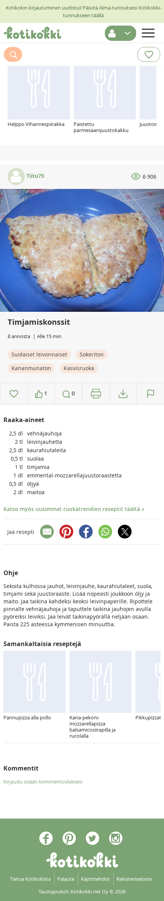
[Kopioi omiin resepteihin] (123, 393)
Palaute (65, 878)
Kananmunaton (31, 368)
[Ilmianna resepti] (150, 393)
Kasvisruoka (79, 368)
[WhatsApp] (105, 531)
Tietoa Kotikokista (30, 878)
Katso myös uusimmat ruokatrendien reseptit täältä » (74, 509)
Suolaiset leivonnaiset (39, 354)
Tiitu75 (34, 175)
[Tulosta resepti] (95, 393)
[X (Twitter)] (125, 531)
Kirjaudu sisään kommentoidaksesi (42, 781)
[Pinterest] (66, 531)
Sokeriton (92, 354)
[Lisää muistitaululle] (14, 393)
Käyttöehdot (95, 878)
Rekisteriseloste (134, 878)
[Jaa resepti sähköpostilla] (47, 531)
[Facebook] (86, 531)
